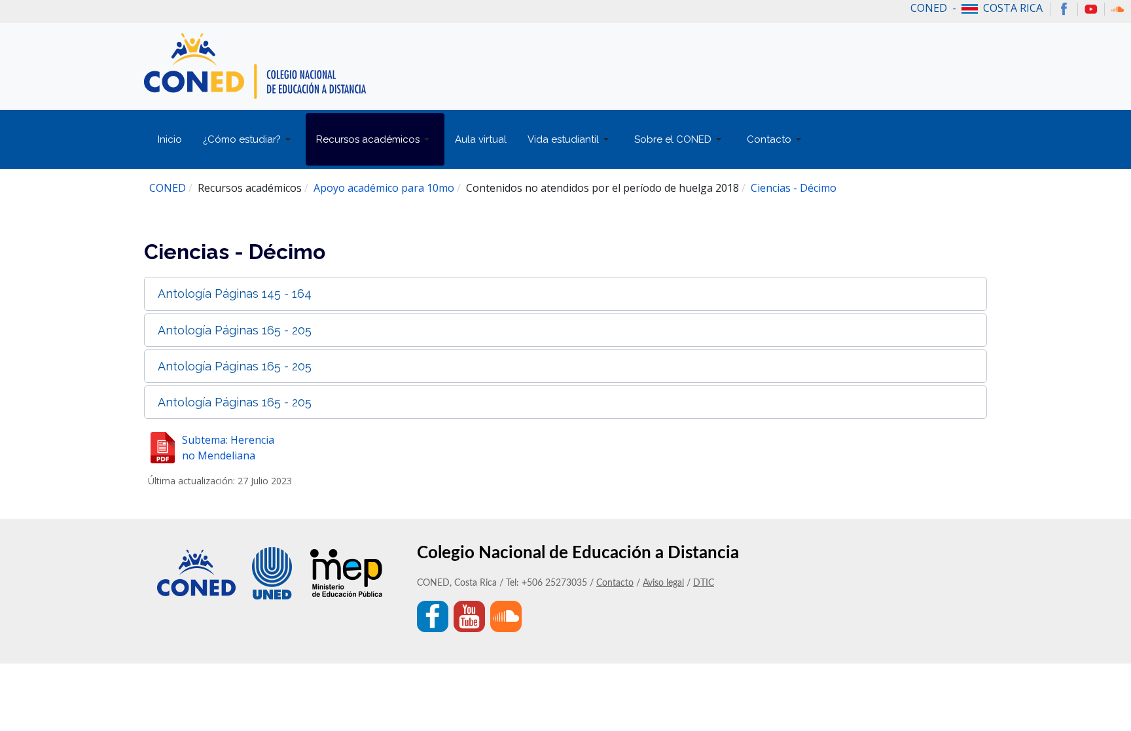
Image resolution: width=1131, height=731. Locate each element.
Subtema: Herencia (228, 440)
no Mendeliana (218, 455)
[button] (249, 139)
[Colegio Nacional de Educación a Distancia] (255, 65)
